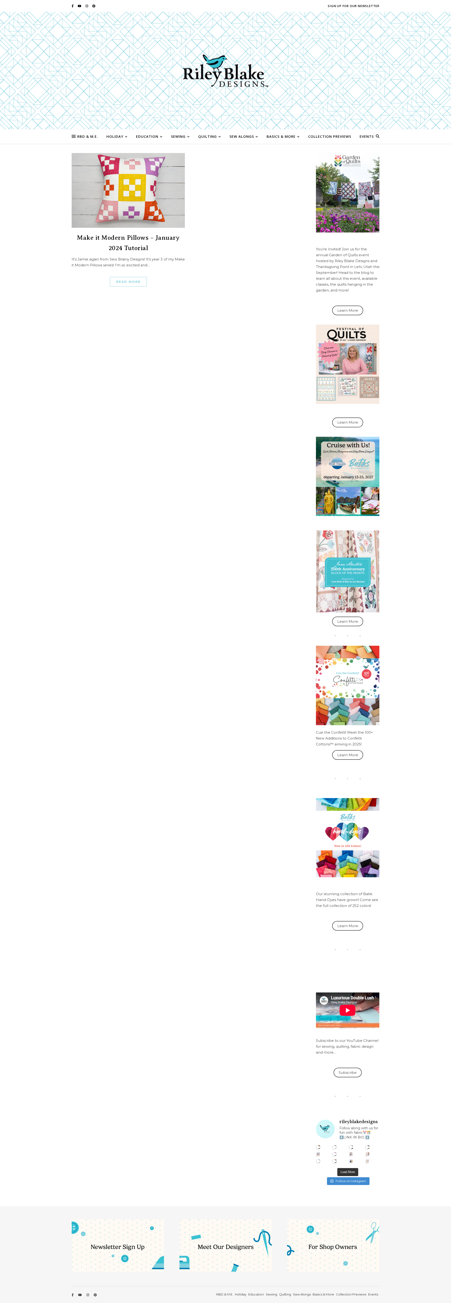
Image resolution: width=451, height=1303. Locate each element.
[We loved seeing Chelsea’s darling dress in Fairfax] (318, 1147)
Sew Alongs (241, 136)
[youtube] (80, 6)
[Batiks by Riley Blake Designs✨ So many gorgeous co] (335, 1154)
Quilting (207, 136)
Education (147, 136)
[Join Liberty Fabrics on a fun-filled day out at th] (318, 1154)
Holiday (114, 136)
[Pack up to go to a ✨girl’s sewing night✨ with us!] (367, 1147)
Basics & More (281, 136)
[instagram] (87, 6)
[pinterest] (93, 6)
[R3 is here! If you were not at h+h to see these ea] (351, 1154)
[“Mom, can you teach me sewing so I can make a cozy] (335, 1161)
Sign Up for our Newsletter (353, 6)
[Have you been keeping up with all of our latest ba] (351, 1161)
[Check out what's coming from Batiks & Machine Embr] (367, 1154)
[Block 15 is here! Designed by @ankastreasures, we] (318, 1161)
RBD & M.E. (87, 136)
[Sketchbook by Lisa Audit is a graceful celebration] (367, 1161)
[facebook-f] (73, 6)
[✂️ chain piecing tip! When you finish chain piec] (335, 1147)
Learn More (347, 310)
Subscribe (348, 1072)
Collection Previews (329, 136)
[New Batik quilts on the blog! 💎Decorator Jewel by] (351, 1147)
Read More (128, 281)
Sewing (178, 136)
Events (367, 136)
